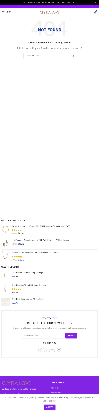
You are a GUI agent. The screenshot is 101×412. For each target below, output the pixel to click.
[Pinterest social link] (50, 350)
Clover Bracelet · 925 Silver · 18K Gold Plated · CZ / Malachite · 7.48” (41, 226)
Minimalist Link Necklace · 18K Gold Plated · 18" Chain (35, 253)
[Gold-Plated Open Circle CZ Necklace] (5, 302)
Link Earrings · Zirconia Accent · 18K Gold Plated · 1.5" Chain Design (40, 240)
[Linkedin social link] (54, 350)
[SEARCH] (73, 56)
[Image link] (16, 383)
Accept (49, 407)
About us (55, 388)
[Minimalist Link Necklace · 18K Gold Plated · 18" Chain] (5, 256)
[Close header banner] (95, 2)
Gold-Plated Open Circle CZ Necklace (28, 299)
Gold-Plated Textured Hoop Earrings (27, 273)
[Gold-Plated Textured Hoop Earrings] (5, 275)
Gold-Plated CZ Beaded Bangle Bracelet (29, 285)
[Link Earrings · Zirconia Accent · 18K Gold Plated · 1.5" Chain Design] (5, 243)
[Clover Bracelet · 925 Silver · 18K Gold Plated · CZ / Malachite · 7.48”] (5, 230)
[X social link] (45, 350)
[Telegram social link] (59, 350)
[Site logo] (49, 12)
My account (56, 393)
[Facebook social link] (40, 350)
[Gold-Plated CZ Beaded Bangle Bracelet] (5, 289)
